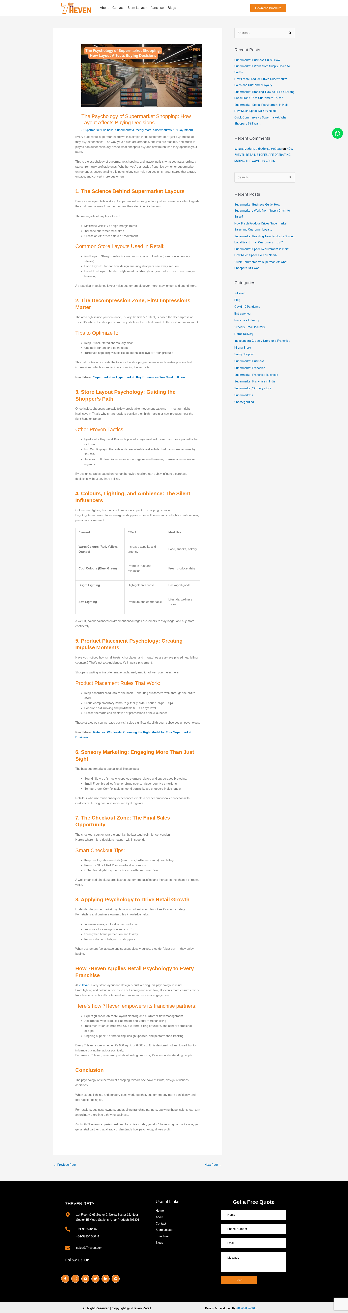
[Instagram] (75, 1279)
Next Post (213, 1165)
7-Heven (239, 293)
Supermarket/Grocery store (252, 388)
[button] (268, 8)
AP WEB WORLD (247, 1308)
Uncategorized (244, 402)
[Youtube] (85, 1279)
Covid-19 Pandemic (247, 307)
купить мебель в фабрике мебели (258, 148)
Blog (237, 300)
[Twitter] (95, 1279)
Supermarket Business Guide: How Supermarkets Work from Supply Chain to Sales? (262, 66)
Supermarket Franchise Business (256, 375)
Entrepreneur (243, 313)
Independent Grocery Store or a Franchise (262, 341)
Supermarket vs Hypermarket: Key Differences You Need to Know (139, 377)
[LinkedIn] (106, 1279)
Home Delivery (243, 334)
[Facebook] (65, 1279)
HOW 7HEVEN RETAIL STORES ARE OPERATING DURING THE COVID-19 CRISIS (263, 155)
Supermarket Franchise (249, 368)
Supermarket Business (249, 361)
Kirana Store (242, 347)
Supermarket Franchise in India (254, 381)
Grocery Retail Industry (249, 327)
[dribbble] (116, 1279)
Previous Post (65, 1165)
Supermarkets (243, 395)
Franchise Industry (246, 320)
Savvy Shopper (244, 354)
